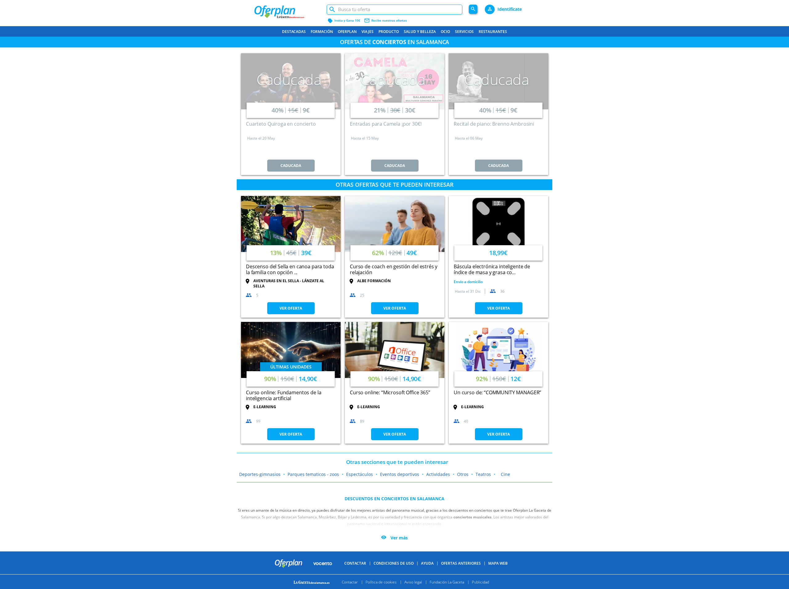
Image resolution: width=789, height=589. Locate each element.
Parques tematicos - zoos (313, 474)
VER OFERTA (291, 308)
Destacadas (294, 31)
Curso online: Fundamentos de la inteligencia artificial (283, 395)
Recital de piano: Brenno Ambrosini (494, 123)
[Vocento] (322, 563)
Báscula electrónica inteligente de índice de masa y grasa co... (492, 269)
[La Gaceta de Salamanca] (312, 582)
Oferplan (347, 31)
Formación (322, 31)
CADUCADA (290, 165)
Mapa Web (498, 563)
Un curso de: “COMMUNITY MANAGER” (497, 392)
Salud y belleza (420, 31)
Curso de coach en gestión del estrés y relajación (393, 269)
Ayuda (427, 563)
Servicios (464, 31)
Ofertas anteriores (461, 563)
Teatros (483, 474)
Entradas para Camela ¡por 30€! (386, 123)
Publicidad (480, 581)
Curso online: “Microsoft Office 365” (390, 392)
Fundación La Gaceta (447, 581)
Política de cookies (381, 581)
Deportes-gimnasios (259, 474)
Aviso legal (413, 581)
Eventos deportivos (399, 474)
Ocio (445, 31)
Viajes (368, 31)
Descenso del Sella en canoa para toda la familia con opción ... (290, 269)
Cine (505, 474)
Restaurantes (493, 31)
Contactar (355, 563)
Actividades (438, 474)
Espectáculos (359, 474)
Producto (388, 31)
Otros (462, 474)
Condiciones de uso (394, 563)
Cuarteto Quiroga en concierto (281, 123)
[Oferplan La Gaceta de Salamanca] (287, 9)
